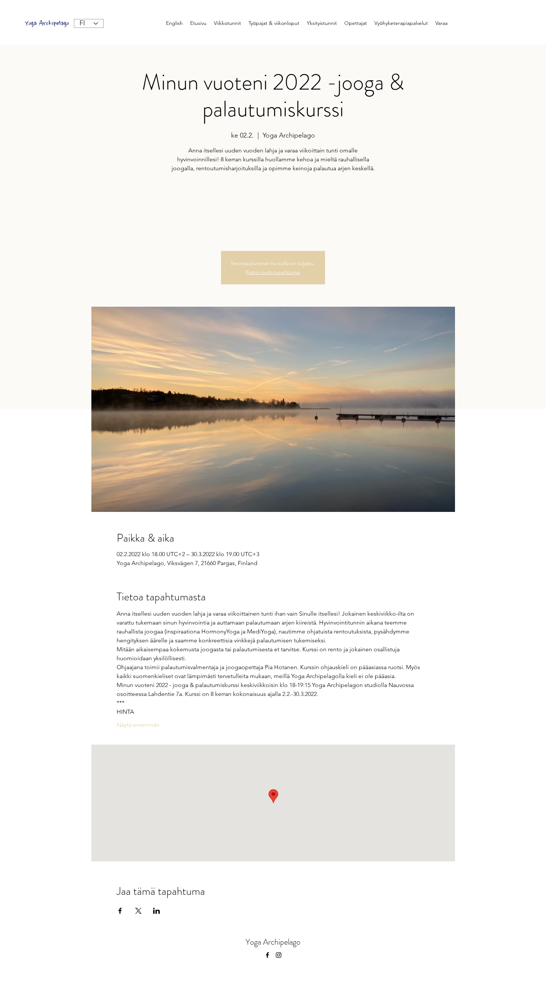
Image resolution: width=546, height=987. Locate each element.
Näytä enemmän (138, 724)
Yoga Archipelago (273, 942)
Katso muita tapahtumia (273, 272)
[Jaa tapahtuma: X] (138, 911)
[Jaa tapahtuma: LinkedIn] (156, 911)
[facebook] (267, 955)
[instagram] (278, 955)
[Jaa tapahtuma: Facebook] (120, 911)
